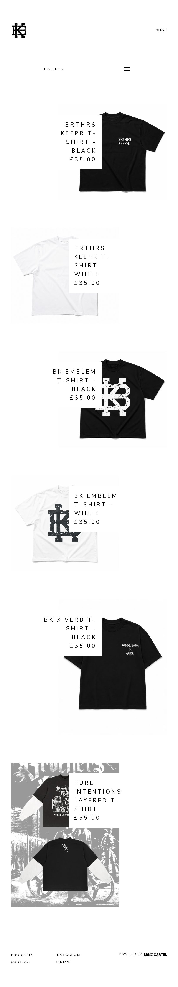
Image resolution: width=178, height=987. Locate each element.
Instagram (68, 954)
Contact (21, 961)
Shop (161, 30)
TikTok (63, 961)
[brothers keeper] (19, 30)
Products (22, 954)
